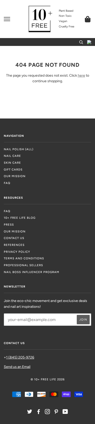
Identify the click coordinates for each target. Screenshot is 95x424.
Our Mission (15, 176)
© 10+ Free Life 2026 (48, 379)
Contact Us (14, 238)
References (14, 245)
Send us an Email (17, 367)
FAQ (7, 183)
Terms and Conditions (24, 258)
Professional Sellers (23, 265)
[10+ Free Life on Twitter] (29, 412)
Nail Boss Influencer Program (31, 272)
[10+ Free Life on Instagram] (47, 412)
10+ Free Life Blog (19, 217)
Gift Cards (13, 169)
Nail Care (12, 156)
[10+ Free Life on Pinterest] (56, 412)
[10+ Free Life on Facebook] (38, 412)
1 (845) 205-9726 (20, 357)
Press (9, 224)
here (81, 75)
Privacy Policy (17, 251)
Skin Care (12, 162)
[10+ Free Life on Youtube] (65, 412)
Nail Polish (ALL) (18, 149)
